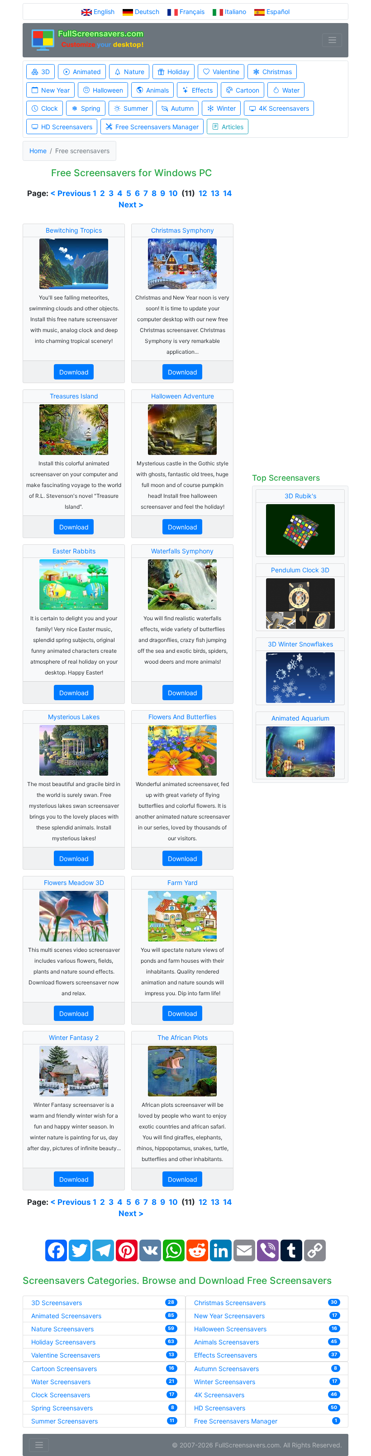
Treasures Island (74, 396)
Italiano (235, 11)
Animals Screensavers (226, 1342)
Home (38, 150)
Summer (136, 108)
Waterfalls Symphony (182, 551)
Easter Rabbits (73, 551)
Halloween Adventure (182, 396)
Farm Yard (182, 882)
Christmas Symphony (182, 230)
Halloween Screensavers (230, 1329)
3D (45, 71)
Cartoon (247, 90)
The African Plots (182, 1037)
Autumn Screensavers (226, 1368)
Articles (232, 127)
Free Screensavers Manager (157, 127)
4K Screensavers (284, 108)
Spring (90, 108)
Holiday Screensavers (63, 1342)
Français (192, 11)
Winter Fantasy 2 (74, 1037)
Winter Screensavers (224, 1382)
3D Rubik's (300, 496)
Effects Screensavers (225, 1355)
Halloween (108, 90)
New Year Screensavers (229, 1316)
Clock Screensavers (60, 1395)
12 (203, 193)
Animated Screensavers (66, 1316)
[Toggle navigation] (332, 40)
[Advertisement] (300, 318)
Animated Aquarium (300, 718)
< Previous (70, 193)
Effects (202, 90)
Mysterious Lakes (74, 717)
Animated (87, 71)
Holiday (178, 71)
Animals (157, 90)
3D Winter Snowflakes (300, 644)
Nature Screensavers (62, 1329)
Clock (49, 108)
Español (277, 11)
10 (173, 193)
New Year (55, 90)
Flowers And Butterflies (182, 717)
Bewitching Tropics (74, 230)
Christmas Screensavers (230, 1302)
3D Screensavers (56, 1302)
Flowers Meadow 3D (74, 882)
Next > (131, 204)
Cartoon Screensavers (64, 1368)
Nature (134, 71)
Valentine (226, 71)
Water (291, 90)
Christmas (277, 71)
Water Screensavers (60, 1382)
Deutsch (147, 11)
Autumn (182, 108)
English (104, 11)
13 (215, 193)
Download (74, 372)
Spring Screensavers (62, 1408)
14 (227, 193)
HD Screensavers (66, 127)
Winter (226, 108)
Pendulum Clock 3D (300, 570)
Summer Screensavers (64, 1421)
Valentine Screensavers (65, 1355)
